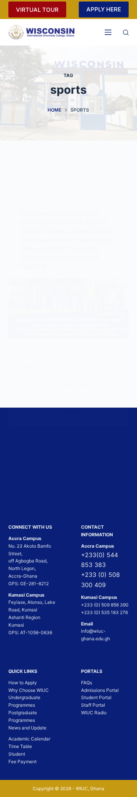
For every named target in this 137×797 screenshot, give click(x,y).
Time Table (20, 746)
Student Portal (96, 697)
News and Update (27, 728)
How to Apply (22, 682)
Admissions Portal (100, 690)
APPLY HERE (103, 9)
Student (16, 754)
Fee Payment (22, 761)
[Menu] (108, 32)
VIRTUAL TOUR (37, 9)
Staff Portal (93, 705)
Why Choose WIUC (28, 690)
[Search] (126, 32)
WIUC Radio (94, 712)
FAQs (86, 682)
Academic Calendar (29, 739)
